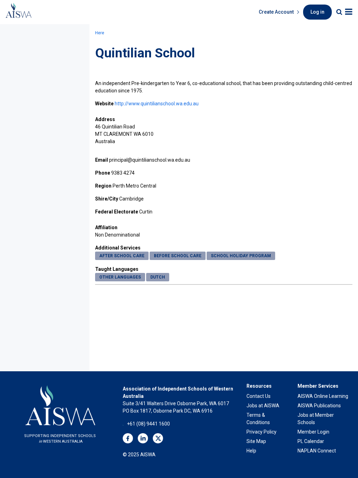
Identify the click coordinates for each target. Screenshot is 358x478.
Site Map (256, 441)
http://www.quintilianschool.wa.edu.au (157, 103)
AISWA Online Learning (323, 396)
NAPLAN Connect (317, 451)
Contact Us (258, 396)
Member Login (313, 432)
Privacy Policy (261, 432)
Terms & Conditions (258, 418)
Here (99, 32)
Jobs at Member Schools (316, 418)
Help (251, 451)
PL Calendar (311, 441)
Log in (317, 12)
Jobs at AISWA (262, 405)
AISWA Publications (319, 405)
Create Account (276, 12)
